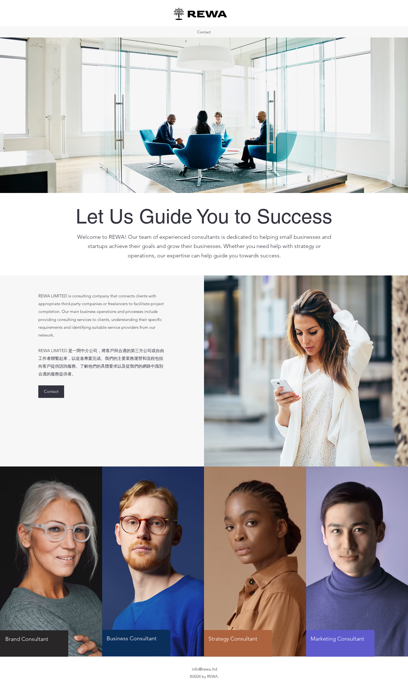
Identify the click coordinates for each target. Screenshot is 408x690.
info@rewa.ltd (204, 669)
